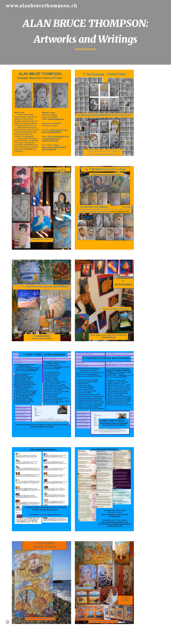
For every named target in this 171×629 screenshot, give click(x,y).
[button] (7, 622)
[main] (85, 32)
